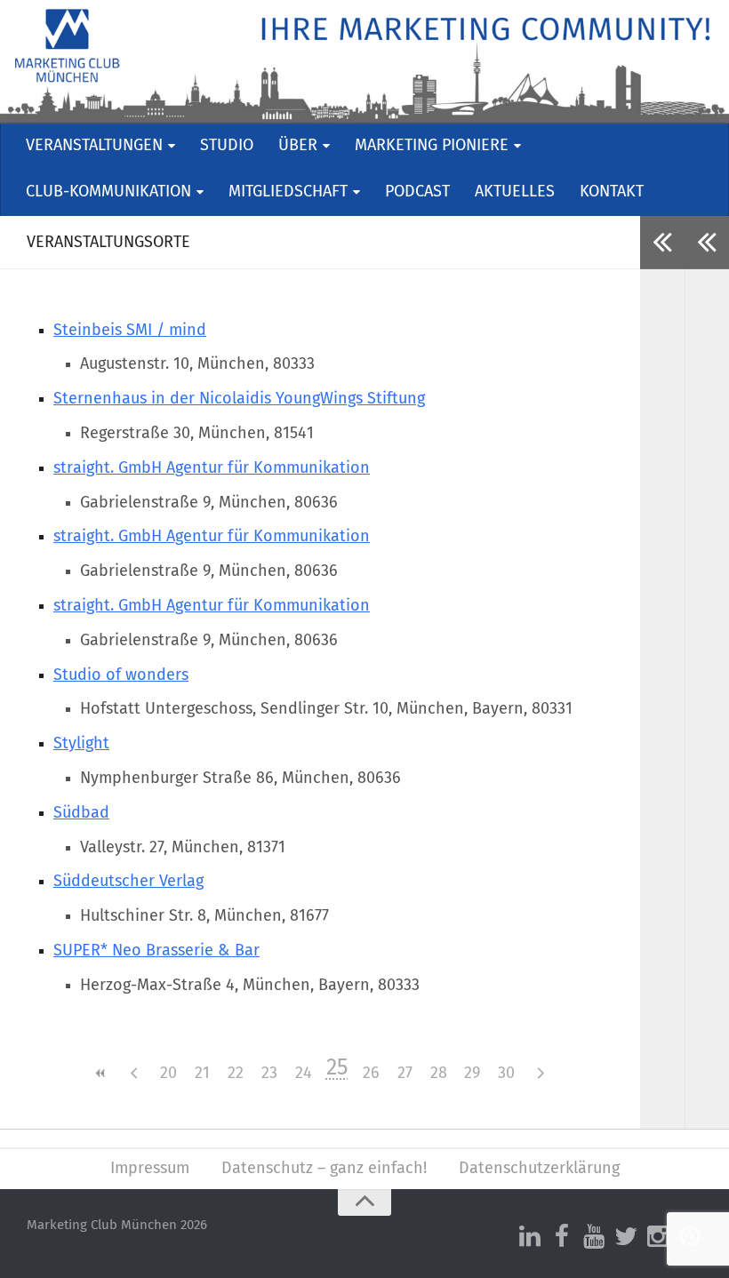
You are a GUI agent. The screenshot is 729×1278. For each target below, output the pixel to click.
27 (405, 1074)
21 (202, 1074)
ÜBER (297, 146)
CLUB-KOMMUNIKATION (108, 192)
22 (236, 1074)
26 (371, 1074)
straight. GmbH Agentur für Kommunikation (211, 468)
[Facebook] (561, 1237)
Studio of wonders (120, 675)
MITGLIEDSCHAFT (288, 192)
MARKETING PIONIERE (432, 146)
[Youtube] (593, 1237)
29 (472, 1074)
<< (100, 1073)
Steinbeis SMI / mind (129, 331)
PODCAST (417, 192)
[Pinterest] (689, 1237)
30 (506, 1074)
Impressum (149, 1169)
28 (438, 1074)
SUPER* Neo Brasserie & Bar (156, 951)
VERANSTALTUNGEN (94, 146)
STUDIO (226, 146)
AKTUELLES (515, 192)
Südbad (81, 813)
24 (303, 1074)
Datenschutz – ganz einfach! (324, 1169)
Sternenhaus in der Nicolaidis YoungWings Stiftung (239, 399)
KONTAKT (612, 192)
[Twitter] (625, 1237)
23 (269, 1074)
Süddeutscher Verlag (128, 882)
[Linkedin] (529, 1237)
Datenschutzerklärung (539, 1169)
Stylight (81, 744)
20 (168, 1074)
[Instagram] (657, 1237)
